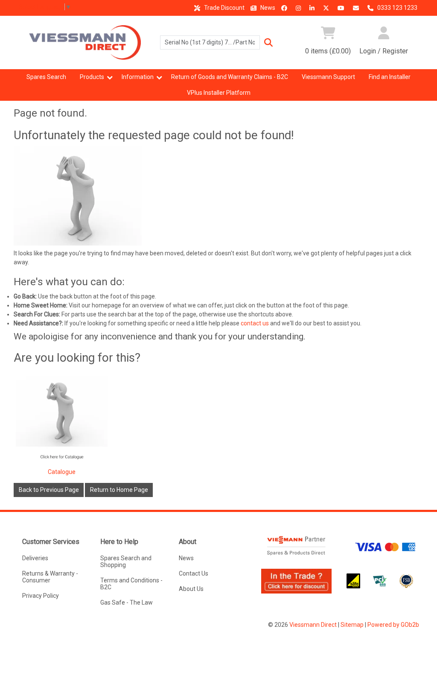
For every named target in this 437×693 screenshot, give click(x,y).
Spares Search (46, 76)
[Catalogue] (62, 422)
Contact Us (193, 573)
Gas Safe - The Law (126, 602)
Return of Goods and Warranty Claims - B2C (229, 76)
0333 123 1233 (396, 7)
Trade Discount (224, 7)
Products (92, 76)
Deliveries (35, 558)
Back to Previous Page (49, 489)
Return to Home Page (119, 489)
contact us (255, 323)
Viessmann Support (328, 76)
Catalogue (62, 471)
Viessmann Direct (313, 624)
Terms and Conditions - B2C (131, 584)
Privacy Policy (40, 595)
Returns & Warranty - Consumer (50, 577)
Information (138, 76)
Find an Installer (390, 76)
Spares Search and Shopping (125, 561)
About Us (191, 588)
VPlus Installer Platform (219, 92)
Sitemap (352, 624)
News (267, 7)
